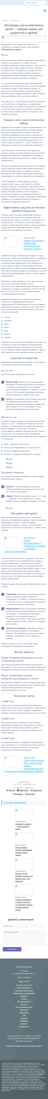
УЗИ (24, 1015)
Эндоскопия (24, 1012)
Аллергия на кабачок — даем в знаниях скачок (23, 826)
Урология (24, 1004)
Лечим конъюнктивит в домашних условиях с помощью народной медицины (25, 546)
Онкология (24, 1010)
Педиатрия (24, 1021)
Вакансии (24, 996)
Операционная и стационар (24, 993)
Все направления (24, 1001)
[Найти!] (43, 2)
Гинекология (24, 1026)
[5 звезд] (22, 784)
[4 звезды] (20, 784)
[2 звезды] (16, 784)
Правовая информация (24, 990)
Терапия (24, 1018)
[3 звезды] (18, 784)
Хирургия (24, 1024)
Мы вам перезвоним (24, 967)
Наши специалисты (24, 988)
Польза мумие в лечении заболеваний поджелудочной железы (23, 851)
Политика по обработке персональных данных (24, 1046)
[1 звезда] (14, 784)
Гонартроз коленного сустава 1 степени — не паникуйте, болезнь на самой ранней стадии (24, 905)
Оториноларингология (24, 1007)
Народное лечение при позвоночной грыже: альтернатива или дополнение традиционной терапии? (24, 766)
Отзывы (24, 999)
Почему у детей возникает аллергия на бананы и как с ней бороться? (24, 877)
